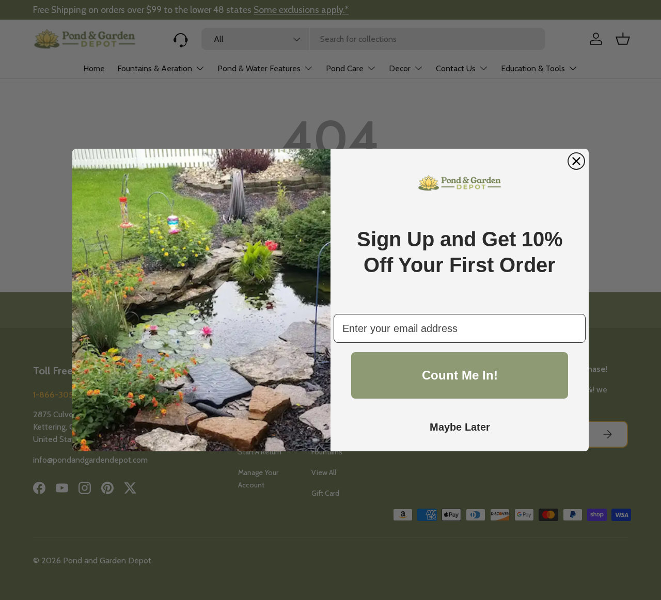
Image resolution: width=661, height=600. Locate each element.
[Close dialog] (576, 161)
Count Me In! (460, 375)
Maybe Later (460, 427)
